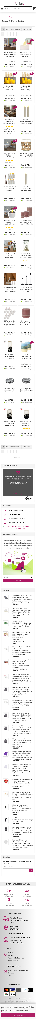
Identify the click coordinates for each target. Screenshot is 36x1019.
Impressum (11, 973)
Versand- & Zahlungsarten (16, 958)
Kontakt (10, 955)
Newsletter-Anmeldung (17, 943)
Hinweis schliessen (18, 1015)
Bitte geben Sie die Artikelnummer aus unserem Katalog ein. (17, 862)
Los (31, 870)
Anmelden (18, 580)
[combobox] (26, 29)
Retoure (10, 952)
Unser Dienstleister (15, 940)
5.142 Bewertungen (18, 494)
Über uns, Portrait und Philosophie (20, 937)
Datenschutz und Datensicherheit (18, 970)
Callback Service (13, 961)
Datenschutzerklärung (6, 1011)
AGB (9, 976)
